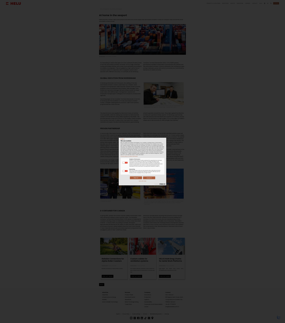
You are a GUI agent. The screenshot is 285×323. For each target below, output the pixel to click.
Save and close (142, 181)
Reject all (136, 177)
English (122, 139)
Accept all (149, 177)
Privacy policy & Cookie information (129, 156)
